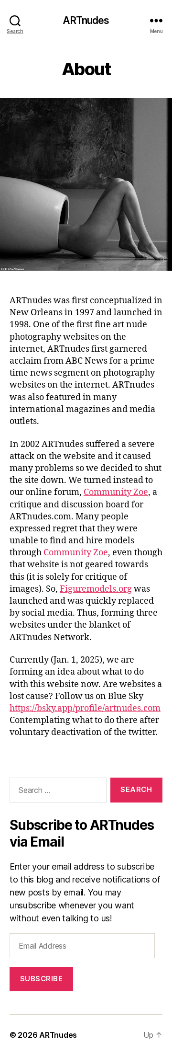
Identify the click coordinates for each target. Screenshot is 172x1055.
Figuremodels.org (96, 589)
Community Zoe (116, 492)
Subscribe (41, 978)
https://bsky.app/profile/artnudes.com (85, 708)
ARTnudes (86, 20)
